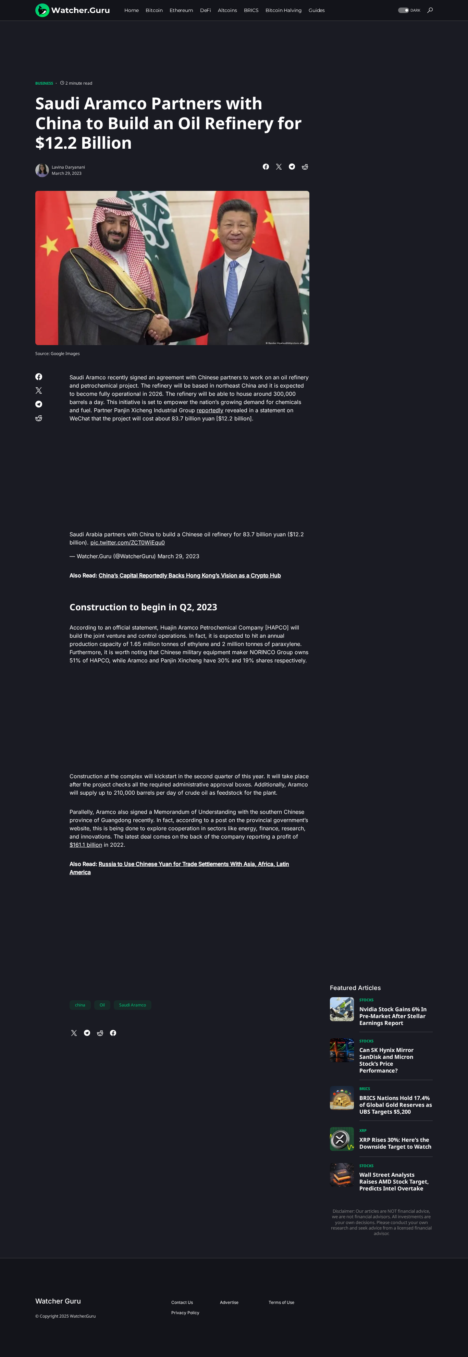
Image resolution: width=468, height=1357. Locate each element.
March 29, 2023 (178, 556)
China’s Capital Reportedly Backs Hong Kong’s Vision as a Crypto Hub (190, 575)
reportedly (210, 410)
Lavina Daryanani (68, 167)
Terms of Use (281, 1302)
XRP (363, 1130)
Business (44, 83)
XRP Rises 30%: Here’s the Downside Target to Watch (395, 1143)
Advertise (229, 1302)
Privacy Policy (185, 1312)
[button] (408, 10)
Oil (102, 1005)
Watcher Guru (58, 1301)
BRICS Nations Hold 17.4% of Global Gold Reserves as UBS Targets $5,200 (395, 1105)
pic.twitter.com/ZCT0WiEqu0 (127, 542)
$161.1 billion (86, 844)
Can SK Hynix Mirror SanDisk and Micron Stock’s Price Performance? (386, 1060)
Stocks (366, 999)
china (80, 1005)
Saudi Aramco (132, 1005)
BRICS (364, 1088)
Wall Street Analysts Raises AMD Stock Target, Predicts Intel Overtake (394, 1181)
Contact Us (182, 1302)
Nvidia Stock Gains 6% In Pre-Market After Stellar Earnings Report (393, 1016)
